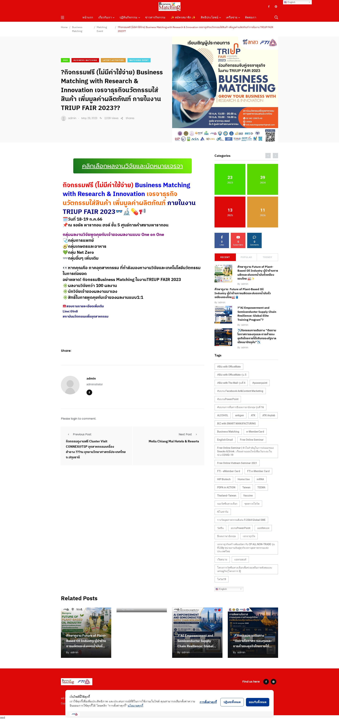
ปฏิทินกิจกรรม (128, 17)
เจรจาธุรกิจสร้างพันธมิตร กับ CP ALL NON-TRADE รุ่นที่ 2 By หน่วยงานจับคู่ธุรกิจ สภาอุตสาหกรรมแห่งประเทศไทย (246, 548)
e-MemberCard (255, 431)
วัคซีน (220, 528)
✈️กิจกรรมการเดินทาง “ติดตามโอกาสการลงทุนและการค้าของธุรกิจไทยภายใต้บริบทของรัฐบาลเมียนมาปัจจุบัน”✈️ (252, 646)
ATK (253, 415)
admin (91, 378)
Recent (225, 257)
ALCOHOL (222, 415)
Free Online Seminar (252, 439)
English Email (225, 439)
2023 (65, 60)
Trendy (267, 257)
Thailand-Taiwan (226, 495)
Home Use (244, 479)
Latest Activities (113, 60)
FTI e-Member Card (258, 471)
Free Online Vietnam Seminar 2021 (237, 463)
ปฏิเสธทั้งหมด (232, 702)
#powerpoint (259, 382)
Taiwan (246, 487)
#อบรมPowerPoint (227, 399)
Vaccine (248, 495)
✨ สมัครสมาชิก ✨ (183, 17)
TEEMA (261, 487)
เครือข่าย (231, 17)
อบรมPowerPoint (240, 528)
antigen (239, 415)
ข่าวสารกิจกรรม (155, 17)
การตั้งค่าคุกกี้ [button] (208, 702)
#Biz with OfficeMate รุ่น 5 (231, 374)
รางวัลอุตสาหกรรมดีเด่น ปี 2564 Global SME (241, 519)
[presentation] (268, 155)
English (222, 589)
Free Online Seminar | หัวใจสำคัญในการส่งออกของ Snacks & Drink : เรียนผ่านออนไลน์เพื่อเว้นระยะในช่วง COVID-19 (245, 451)
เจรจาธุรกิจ (249, 536)
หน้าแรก (87, 17)
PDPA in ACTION (226, 487)
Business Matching (85, 60)
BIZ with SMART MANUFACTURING (236, 423)
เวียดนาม (222, 559)
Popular (246, 257)
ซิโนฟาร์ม (222, 511)
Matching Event (139, 60)
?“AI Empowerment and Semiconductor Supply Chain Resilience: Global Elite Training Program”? (256, 313)
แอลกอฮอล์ (240, 559)
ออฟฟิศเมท (263, 528)
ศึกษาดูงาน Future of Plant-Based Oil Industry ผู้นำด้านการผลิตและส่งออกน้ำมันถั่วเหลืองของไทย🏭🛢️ (243, 293)
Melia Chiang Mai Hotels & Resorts (174, 441)
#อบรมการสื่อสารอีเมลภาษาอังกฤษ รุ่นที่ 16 (240, 407)
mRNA (260, 479)
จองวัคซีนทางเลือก (227, 503)
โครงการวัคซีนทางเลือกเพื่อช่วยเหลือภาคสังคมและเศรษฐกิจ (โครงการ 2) (244, 569)
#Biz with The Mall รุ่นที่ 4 (231, 382)
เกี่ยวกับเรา (105, 17)
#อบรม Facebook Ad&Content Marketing (240, 391)
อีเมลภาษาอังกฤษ (226, 536)
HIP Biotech (224, 479)
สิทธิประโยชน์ (209, 17)
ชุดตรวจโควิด (252, 503)
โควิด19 (221, 579)
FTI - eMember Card (228, 471)
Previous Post (82, 434)
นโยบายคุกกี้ (135, 705)
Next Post (185, 434)
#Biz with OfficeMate (229, 366)
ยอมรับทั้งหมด (257, 702)
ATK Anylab (268, 415)
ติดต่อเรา (250, 17)
